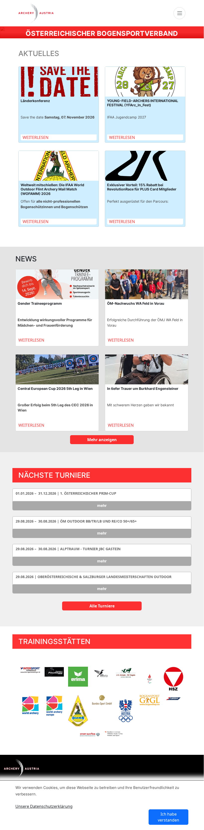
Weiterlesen (35, 137)
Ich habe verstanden (168, 817)
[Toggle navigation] (179, 13)
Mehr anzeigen (102, 439)
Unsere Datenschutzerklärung (44, 806)
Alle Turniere (102, 606)
